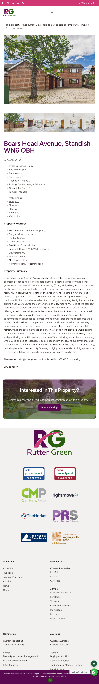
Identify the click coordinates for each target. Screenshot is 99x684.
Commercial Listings (14, 644)
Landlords (55, 597)
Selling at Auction (59, 660)
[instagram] (8, 3)
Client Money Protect (61, 605)
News (6, 585)
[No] (95, 677)
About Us (8, 568)
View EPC (14, 212)
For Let (54, 576)
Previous (6, 70)
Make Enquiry (16, 197)
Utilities (54, 614)
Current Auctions (59, 644)
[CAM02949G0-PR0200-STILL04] (49, 69)
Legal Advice (57, 669)
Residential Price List (61, 592)
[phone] (23, 3)
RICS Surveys (57, 618)
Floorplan (14, 201)
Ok (50, 680)
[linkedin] (13, 3)
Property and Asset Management (20, 656)
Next (93, 70)
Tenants (54, 601)
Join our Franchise (13, 577)
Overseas (55, 580)
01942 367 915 (86, 2)
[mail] (18, 3)
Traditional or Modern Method (66, 665)
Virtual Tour (15, 216)
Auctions (8, 581)
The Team (8, 572)
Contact (7, 590)
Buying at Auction (59, 656)
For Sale (54, 572)
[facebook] (3, 3)
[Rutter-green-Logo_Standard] (49, 442)
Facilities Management (15, 660)
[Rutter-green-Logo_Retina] (9, 10)
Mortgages (56, 609)
